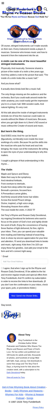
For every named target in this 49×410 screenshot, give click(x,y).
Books (8, 391)
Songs (30, 398)
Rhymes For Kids (14, 394)
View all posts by (16, 377)
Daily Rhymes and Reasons (28, 391)
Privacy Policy (38, 407)
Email (5, 256)
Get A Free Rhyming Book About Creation (23, 387)
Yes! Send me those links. (24, 295)
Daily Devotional (13, 372)
